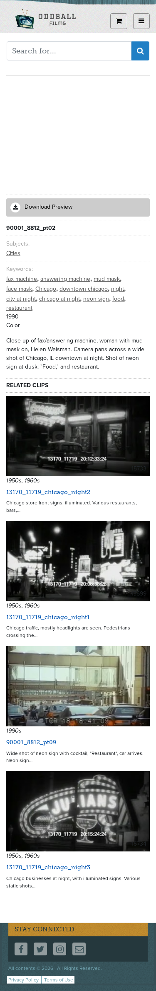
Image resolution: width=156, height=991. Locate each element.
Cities (13, 253)
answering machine (66, 278)
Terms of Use (58, 980)
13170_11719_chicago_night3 (48, 867)
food (119, 298)
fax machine (22, 278)
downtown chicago (84, 288)
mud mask (107, 278)
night (118, 288)
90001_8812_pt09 (31, 742)
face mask (20, 288)
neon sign (97, 298)
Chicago (46, 288)
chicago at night (60, 298)
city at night (21, 298)
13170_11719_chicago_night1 (48, 617)
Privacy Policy (23, 980)
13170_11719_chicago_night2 (48, 492)
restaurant (19, 307)
